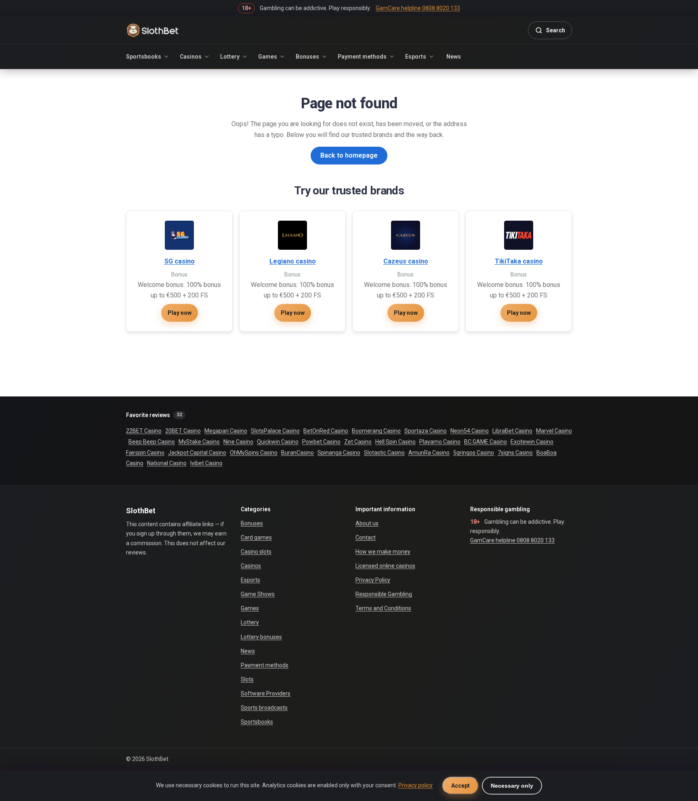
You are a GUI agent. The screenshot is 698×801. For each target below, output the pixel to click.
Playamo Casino (439, 441)
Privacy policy (415, 785)
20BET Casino (183, 431)
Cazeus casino (405, 261)
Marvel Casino (554, 431)
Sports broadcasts (264, 707)
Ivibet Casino (206, 463)
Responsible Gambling (383, 594)
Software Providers (265, 693)
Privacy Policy (372, 580)
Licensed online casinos (385, 566)
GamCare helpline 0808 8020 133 (512, 540)
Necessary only (512, 785)
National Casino (167, 463)
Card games (256, 537)
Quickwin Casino (278, 441)
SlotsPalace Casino (275, 431)
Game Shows (258, 594)
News (453, 56)
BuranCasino (297, 452)
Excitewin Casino (532, 441)
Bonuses (307, 56)
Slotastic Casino (384, 452)
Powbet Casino (321, 441)
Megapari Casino (225, 431)
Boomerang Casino (376, 431)
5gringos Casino (473, 452)
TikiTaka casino (519, 261)
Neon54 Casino (469, 431)
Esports (415, 56)
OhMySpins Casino (254, 452)
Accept (460, 785)
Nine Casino (238, 441)
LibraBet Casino (512, 431)
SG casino (179, 261)
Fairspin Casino (145, 452)
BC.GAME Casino (485, 441)
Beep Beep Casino (151, 441)
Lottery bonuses (261, 637)
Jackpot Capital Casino (197, 452)
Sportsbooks (143, 56)
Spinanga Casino (338, 452)
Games (267, 56)
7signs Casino (515, 452)
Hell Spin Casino (395, 441)
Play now (179, 313)
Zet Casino (358, 441)
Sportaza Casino (425, 431)
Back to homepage (349, 155)
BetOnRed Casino (325, 431)
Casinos (191, 56)
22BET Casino (144, 431)
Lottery (230, 56)
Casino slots (256, 551)
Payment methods (362, 56)
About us (366, 523)
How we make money (382, 551)
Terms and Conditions (383, 608)
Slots (247, 679)
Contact (365, 537)
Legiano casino (292, 261)
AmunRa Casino (429, 452)
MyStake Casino (199, 441)
